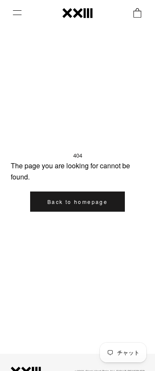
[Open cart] (137, 13)
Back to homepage (77, 201)
